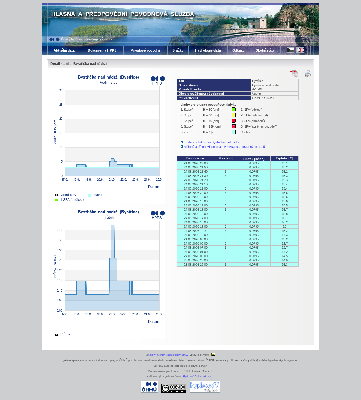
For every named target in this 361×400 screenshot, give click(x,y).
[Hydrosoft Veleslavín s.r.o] (205, 391)
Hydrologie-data (208, 50)
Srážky (178, 50)
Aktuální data (64, 50)
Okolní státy (265, 50)
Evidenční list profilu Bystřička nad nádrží (212, 142)
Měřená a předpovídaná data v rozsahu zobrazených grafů (224, 146)
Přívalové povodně (145, 50)
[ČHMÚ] (149, 391)
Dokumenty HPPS (102, 50)
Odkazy (238, 50)
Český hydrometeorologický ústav (86, 39)
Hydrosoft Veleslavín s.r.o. (198, 376)
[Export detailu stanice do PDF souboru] (294, 73)
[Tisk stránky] (308, 73)
